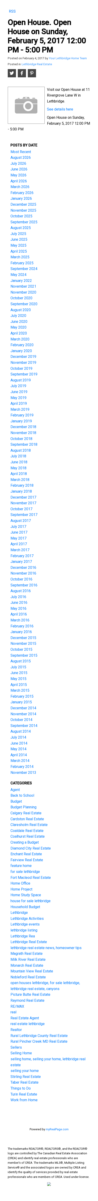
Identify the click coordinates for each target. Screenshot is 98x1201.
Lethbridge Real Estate (37, 64)
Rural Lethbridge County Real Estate (39, 1036)
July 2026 (18, 163)
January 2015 (21, 702)
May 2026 (18, 175)
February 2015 (22, 696)
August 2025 (20, 228)
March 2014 (19, 760)
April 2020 (18, 333)
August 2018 (20, 450)
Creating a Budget (24, 842)
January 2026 (21, 198)
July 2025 (18, 234)
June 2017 (18, 532)
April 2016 (18, 614)
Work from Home (24, 1100)
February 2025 (22, 263)
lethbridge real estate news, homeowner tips (46, 948)
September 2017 (23, 515)
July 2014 (18, 737)
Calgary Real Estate (25, 813)
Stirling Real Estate (25, 1076)
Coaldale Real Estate (27, 831)
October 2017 (21, 509)
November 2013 (23, 772)
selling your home (24, 1071)
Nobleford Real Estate (28, 977)
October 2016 (21, 579)
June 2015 (18, 673)
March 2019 (19, 409)
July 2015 (18, 667)
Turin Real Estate (23, 1094)
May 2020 (18, 327)
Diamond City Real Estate (30, 848)
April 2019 (18, 403)
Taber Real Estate (24, 1082)
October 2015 (21, 649)
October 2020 (21, 298)
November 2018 (23, 433)
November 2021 (23, 286)
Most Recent (20, 152)
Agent (15, 790)
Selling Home (21, 1053)
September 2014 (23, 725)
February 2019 (22, 415)
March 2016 (19, 620)
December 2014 (23, 708)
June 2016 (18, 602)
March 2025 (19, 257)
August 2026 (20, 157)
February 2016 (22, 626)
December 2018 (23, 427)
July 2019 (18, 386)
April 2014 (18, 755)
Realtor (16, 1030)
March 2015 (19, 690)
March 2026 (19, 187)
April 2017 (18, 544)
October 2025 (21, 216)
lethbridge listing (23, 930)
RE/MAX (17, 1006)
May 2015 (18, 679)
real (13, 1012)
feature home (21, 866)
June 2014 (18, 743)
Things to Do (20, 1088)
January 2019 (21, 421)
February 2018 (22, 485)
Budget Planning (23, 807)
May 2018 (18, 468)
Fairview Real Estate (26, 860)
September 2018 (23, 444)
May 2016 (18, 608)
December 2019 (23, 356)
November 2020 (23, 292)
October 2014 (21, 720)
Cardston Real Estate (27, 819)
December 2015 (23, 638)
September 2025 (23, 222)
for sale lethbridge (25, 871)
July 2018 (18, 456)
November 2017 (23, 503)
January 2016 (21, 632)
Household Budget (25, 907)
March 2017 (19, 550)
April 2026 (18, 181)
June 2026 (18, 169)
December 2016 (23, 567)
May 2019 (18, 398)
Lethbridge (19, 912)
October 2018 (21, 439)
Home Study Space (25, 895)
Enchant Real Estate (26, 854)
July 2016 (18, 597)
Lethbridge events (25, 924)
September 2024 (23, 269)
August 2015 (20, 661)
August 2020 (20, 310)
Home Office (20, 883)
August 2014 (20, 731)
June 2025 (18, 239)
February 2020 (22, 345)
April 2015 (18, 685)
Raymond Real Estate (27, 1000)
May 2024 (18, 275)
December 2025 (23, 204)
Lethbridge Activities (27, 918)
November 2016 (23, 573)
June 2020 (18, 321)
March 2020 (19, 339)
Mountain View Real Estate (31, 971)
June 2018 (18, 462)
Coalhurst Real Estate (27, 836)
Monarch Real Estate (26, 965)
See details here (60, 109)
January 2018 (21, 491)
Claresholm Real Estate (29, 825)
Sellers (16, 1047)
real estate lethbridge (27, 1024)
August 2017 (20, 520)
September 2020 (23, 304)
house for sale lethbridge (30, 901)
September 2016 (23, 585)
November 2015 (23, 643)
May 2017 (18, 538)
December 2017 (23, 497)
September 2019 (23, 374)
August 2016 (20, 591)
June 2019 (18, 392)
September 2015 (23, 655)
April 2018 (18, 474)
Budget (16, 801)
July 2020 (18, 315)
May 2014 (18, 749)
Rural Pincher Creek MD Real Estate (38, 1041)
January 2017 (21, 561)
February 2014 (22, 766)
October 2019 (21, 368)
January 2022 (21, 280)
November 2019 (23, 362)
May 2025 (18, 245)
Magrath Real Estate (26, 953)
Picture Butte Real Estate (30, 994)
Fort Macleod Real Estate (30, 877)
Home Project (21, 889)
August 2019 (20, 380)
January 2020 (21, 351)
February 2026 (22, 193)
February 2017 (22, 556)
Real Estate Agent (24, 1018)
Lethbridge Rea (22, 936)
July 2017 (18, 526)
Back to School (22, 795)
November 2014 (23, 714)
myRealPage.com (57, 1129)
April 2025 (18, 251)
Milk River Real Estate (28, 959)
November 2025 (23, 210)
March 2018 (19, 480)
